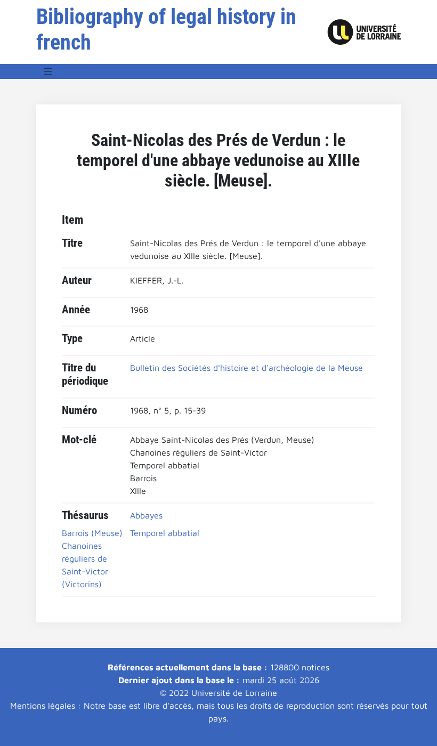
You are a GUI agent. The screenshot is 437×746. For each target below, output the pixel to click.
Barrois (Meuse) (92, 533)
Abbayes (146, 515)
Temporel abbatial (164, 533)
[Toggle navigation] (48, 71)
